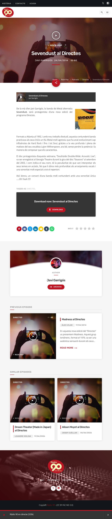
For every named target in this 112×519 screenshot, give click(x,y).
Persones (67, 480)
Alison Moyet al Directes (76, 427)
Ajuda (33, 4)
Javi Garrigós (44, 60)
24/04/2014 (61, 60)
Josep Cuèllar (69, 433)
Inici (42, 480)
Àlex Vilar (67, 325)
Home (54, 79)
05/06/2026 (86, 433)
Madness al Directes (73, 319)
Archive (56, 287)
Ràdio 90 (51, 505)
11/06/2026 (39, 436)
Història (6, 4)
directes (31, 189)
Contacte (20, 4)
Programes (53, 480)
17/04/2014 (81, 325)
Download (55, 209)
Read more (68, 347)
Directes (85, 79)
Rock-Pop (64, 79)
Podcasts (75, 79)
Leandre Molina (23, 436)
